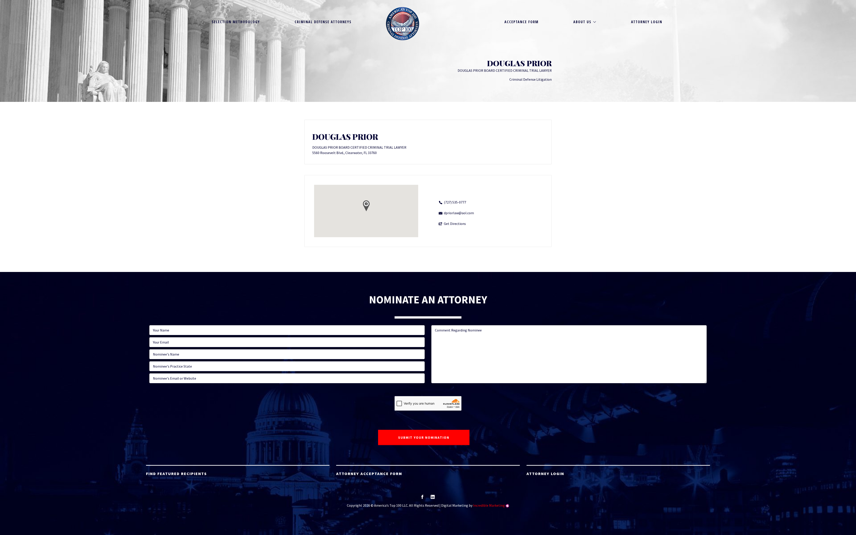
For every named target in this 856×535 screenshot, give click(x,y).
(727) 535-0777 (455, 202)
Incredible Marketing (489, 505)
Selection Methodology (236, 21)
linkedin (433, 498)
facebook (422, 498)
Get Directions (455, 223)
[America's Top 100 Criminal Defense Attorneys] (402, 23)
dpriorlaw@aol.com (459, 213)
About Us (582, 21)
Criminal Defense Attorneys (323, 21)
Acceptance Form (521, 21)
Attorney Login (646, 21)
